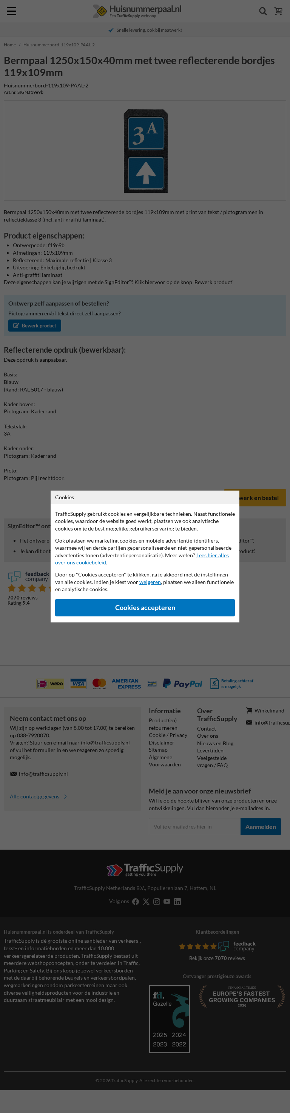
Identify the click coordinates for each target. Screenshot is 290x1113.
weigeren (150, 582)
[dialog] (145, 556)
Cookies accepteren (145, 608)
